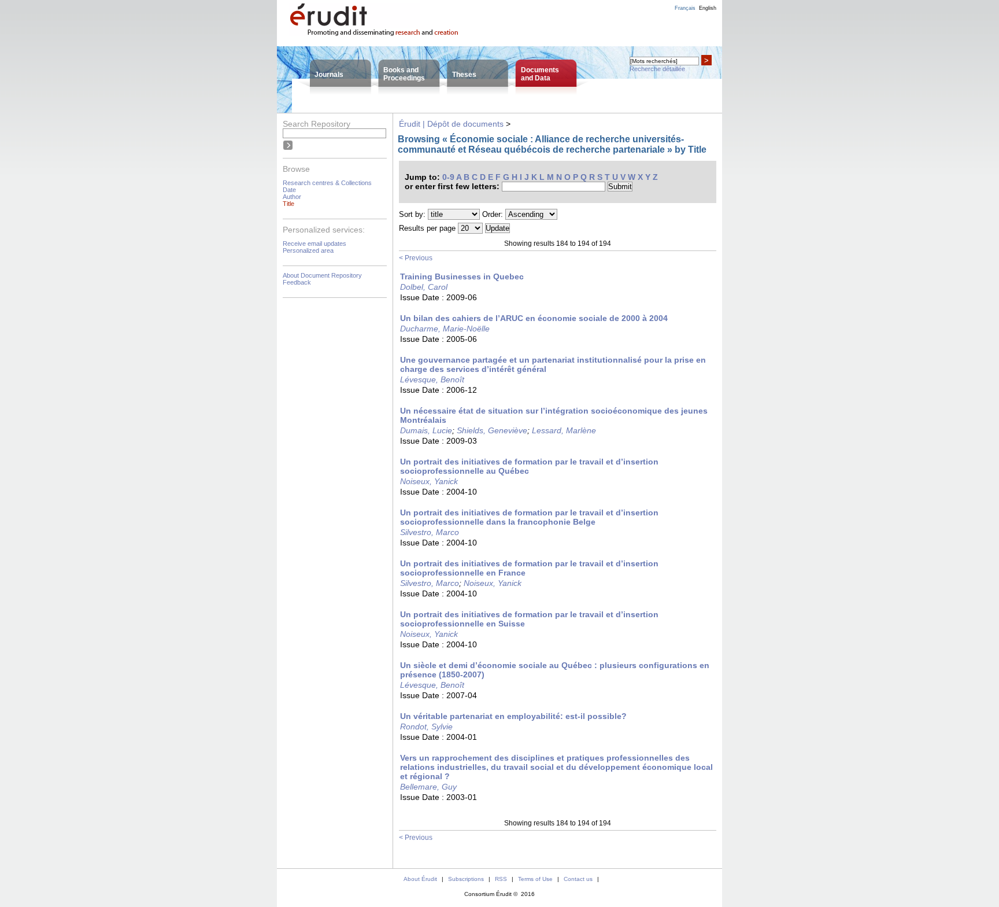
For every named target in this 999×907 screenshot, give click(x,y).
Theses (464, 75)
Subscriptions (466, 879)
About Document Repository (322, 275)
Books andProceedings (404, 74)
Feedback (297, 282)
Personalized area (308, 250)
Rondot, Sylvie (426, 726)
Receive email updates (314, 243)
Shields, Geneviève (492, 430)
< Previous (415, 258)
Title (288, 203)
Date (289, 189)
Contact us (578, 879)
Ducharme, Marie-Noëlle (445, 328)
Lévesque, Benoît (432, 379)
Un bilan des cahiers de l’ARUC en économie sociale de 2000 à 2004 (534, 318)
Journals (328, 75)
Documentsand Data (540, 74)
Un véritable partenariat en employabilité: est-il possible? (513, 716)
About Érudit (420, 879)
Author (292, 196)
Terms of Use (535, 879)
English (707, 8)
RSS (501, 879)
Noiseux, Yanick (429, 481)
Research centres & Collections (327, 182)
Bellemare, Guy (428, 786)
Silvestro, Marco (429, 532)
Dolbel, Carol (423, 287)
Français (685, 8)
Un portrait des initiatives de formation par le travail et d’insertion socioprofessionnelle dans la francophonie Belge (529, 517)
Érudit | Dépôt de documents (451, 123)
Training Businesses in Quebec (462, 276)
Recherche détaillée (657, 68)
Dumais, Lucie (426, 430)
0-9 (448, 177)
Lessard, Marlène (564, 430)
